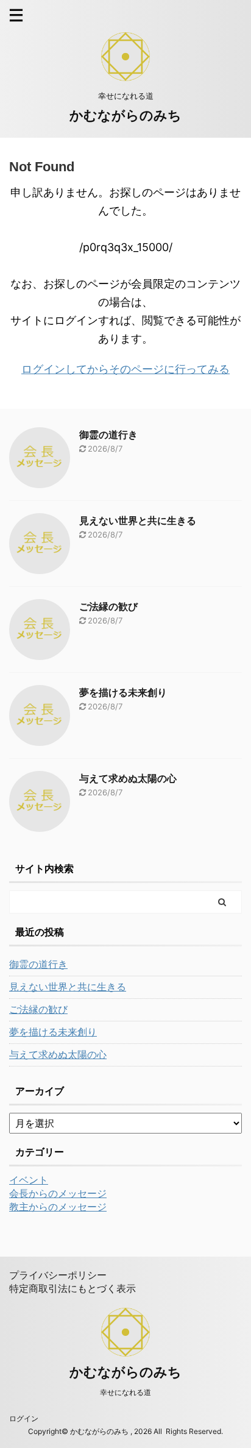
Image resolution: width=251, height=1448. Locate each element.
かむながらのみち (125, 115)
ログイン (23, 1418)
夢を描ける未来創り (123, 692)
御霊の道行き (108, 434)
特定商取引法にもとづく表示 (72, 1288)
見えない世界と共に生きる (137, 520)
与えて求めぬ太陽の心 (128, 778)
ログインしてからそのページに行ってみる (125, 369)
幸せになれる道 (125, 1392)
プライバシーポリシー (58, 1275)
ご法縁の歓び (108, 606)
